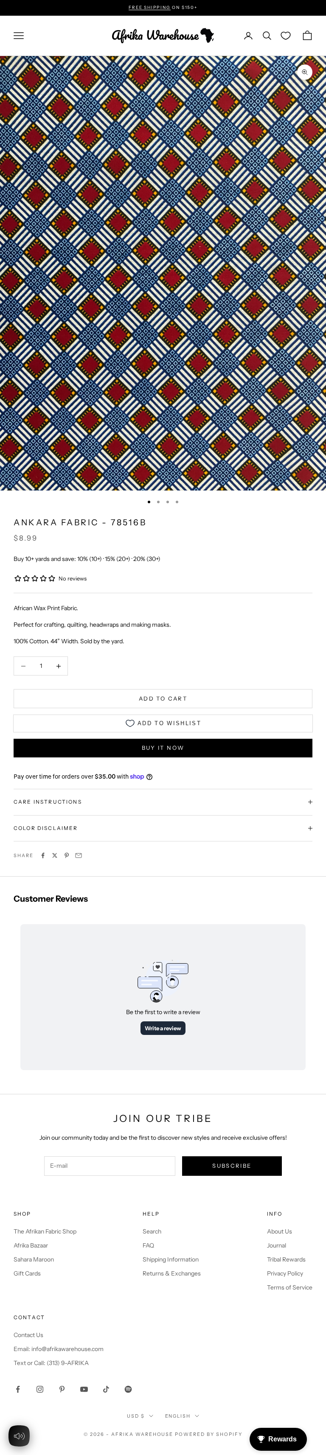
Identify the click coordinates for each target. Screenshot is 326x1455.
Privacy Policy (285, 1273)
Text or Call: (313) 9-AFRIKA (51, 1363)
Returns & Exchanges (172, 1273)
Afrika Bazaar (31, 1245)
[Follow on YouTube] (84, 1389)
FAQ (148, 1245)
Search (152, 1231)
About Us (279, 1231)
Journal (276, 1245)
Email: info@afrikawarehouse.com (59, 1349)
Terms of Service (289, 1287)
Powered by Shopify (208, 1434)
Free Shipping (149, 7)
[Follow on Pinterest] (62, 1389)
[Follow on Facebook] (18, 1389)
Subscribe (231, 1165)
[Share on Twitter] (54, 855)
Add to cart (163, 698)
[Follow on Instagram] (40, 1389)
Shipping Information (171, 1259)
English (178, 1416)
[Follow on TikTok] (106, 1389)
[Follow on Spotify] (128, 1389)
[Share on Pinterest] (66, 855)
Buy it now (163, 747)
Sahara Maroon (34, 1259)
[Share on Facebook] (42, 855)
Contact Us (28, 1335)
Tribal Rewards (286, 1259)
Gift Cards (27, 1273)
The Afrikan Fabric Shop (45, 1231)
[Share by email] (78, 855)
